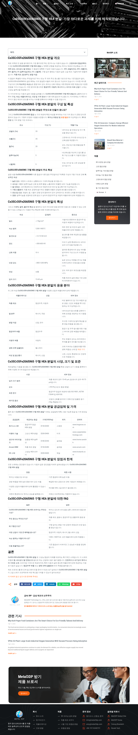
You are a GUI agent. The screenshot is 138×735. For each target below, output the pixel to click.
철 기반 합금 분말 (102, 188)
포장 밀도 (64, 117)
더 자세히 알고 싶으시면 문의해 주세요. (23, 577)
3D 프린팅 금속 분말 (103, 162)
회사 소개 (69, 4)
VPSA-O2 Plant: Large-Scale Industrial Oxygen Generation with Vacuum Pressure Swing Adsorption (47, 641)
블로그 (94, 4)
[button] (84, 52)
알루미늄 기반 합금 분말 (104, 171)
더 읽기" (96, 99)
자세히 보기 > (12, 633)
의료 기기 (81, 349)
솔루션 (56, 4)
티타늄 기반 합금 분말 (104, 175)
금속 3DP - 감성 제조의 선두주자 (37, 595)
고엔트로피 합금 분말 (103, 179)
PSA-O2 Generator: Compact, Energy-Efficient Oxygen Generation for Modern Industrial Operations (111, 125)
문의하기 (106, 4)
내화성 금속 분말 (102, 184)
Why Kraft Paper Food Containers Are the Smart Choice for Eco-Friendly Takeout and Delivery (45, 621)
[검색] (130, 4)
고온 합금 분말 (101, 166)
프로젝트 (83, 4)
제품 (44, 4)
